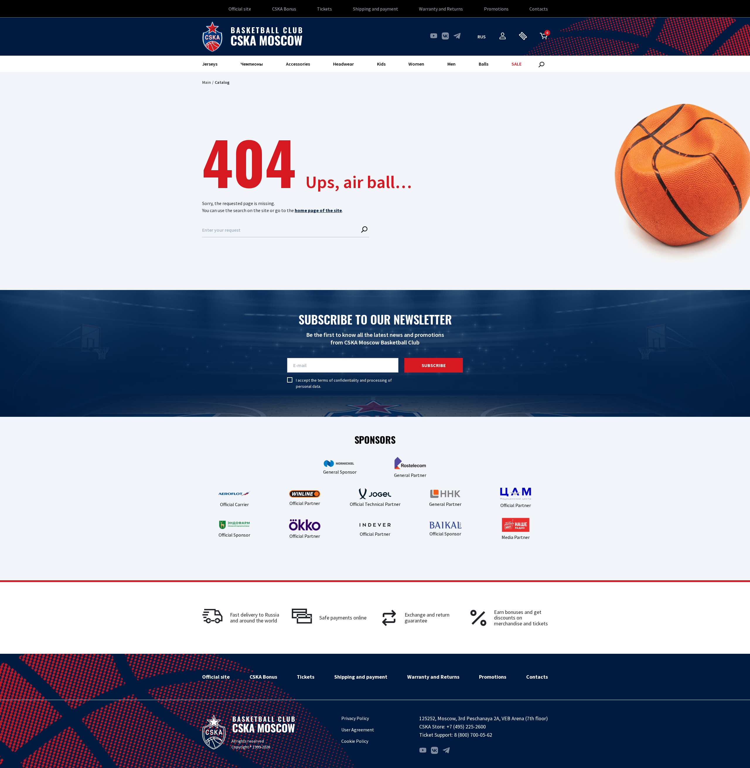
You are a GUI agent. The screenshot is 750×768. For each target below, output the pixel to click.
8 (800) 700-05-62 (473, 734)
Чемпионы (252, 64)
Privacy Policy (355, 718)
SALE (516, 64)
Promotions (496, 9)
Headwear (343, 64)
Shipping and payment (375, 9)
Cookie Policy (354, 741)
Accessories (298, 64)
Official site (240, 9)
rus (482, 37)
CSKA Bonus (284, 9)
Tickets (324, 9)
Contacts (538, 9)
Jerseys (209, 64)
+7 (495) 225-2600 (466, 726)
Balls (483, 64)
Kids (381, 64)
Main (206, 82)
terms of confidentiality (338, 380)
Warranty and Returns (441, 9)
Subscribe (434, 365)
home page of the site (318, 210)
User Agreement (357, 730)
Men (451, 64)
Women (416, 64)
